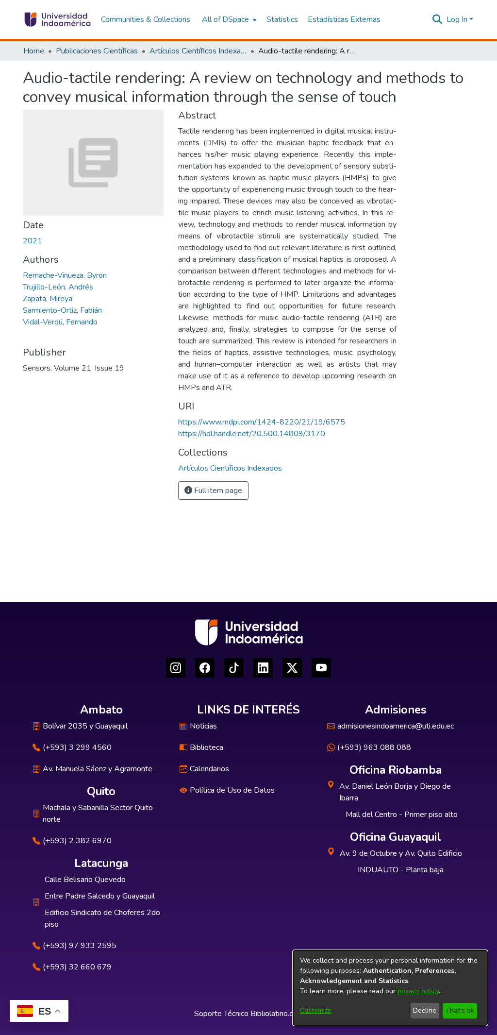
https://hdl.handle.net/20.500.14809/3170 (251, 433)
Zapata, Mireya (47, 298)
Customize (315, 1010)
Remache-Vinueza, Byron (65, 275)
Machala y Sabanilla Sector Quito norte (98, 813)
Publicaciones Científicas (97, 51)
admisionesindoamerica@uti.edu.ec (395, 726)
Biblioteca (206, 747)
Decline (424, 1010)
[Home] (57, 19)
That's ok (459, 1010)
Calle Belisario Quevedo (85, 879)
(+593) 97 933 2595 (79, 945)
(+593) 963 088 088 (374, 747)
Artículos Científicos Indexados (198, 51)
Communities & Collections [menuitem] (145, 19)
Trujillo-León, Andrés (58, 287)
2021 (32, 241)
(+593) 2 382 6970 (77, 840)
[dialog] (390, 987)
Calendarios (209, 769)
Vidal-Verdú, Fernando (60, 322)
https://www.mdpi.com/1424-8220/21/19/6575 (261, 422)
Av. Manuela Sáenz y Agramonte (97, 769)
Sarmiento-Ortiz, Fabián (62, 310)
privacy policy (418, 991)
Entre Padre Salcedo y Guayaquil (100, 896)
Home (33, 51)
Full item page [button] (217, 490)
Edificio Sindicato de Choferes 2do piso (102, 918)
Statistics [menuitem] (282, 19)
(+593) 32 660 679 (77, 967)
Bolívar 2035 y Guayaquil (85, 726)
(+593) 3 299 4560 (77, 747)
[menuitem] (228, 19)
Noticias (203, 726)
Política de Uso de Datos (232, 790)
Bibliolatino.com (276, 1013)
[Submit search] (437, 19)
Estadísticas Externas (344, 19)
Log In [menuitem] (457, 19)
